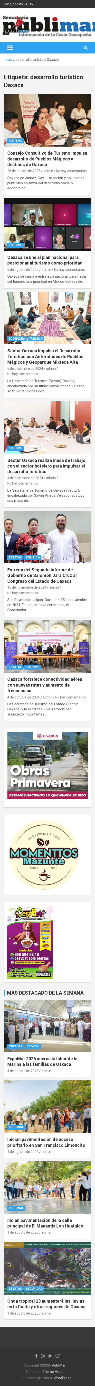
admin (48, 171)
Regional (16, 1127)
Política (33, 557)
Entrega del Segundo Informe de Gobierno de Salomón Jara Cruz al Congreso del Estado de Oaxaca (42, 575)
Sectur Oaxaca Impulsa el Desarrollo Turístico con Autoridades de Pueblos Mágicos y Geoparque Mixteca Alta (45, 356)
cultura (15, 1046)
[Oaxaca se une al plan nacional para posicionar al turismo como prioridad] (47, 224)
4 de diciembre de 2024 (25, 478)
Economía (17, 338)
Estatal (15, 557)
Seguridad (34, 1288)
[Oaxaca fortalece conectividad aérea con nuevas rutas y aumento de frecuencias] (47, 646)
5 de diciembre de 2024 (25, 369)
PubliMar (59, 1365)
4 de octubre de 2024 (23, 697)
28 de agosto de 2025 (23, 171)
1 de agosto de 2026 (22, 1152)
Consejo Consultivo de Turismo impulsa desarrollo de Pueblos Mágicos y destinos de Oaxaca (47, 158)
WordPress (62, 1378)
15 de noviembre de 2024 (26, 587)
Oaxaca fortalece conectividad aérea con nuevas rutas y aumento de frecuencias (44, 685)
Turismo (15, 140)
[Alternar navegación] (10, 47)
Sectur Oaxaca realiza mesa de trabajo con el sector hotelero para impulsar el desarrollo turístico (46, 466)
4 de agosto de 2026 (22, 1071)
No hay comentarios (71, 171)
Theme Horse (54, 1371)
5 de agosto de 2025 (22, 270)
